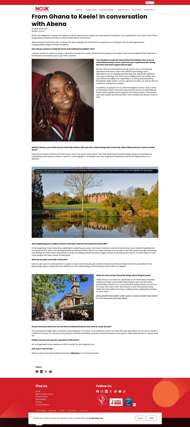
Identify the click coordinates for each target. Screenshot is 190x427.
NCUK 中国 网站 (41, 411)
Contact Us (83, 411)
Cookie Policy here (96, 418)
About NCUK (137, 10)
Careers (62, 411)
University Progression (106, 10)
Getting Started (91, 10)
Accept (140, 418)
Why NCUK (78, 10)
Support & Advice (124, 10)
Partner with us (149, 10)
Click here (75, 353)
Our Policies (72, 411)
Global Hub (52, 411)
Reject (151, 418)
